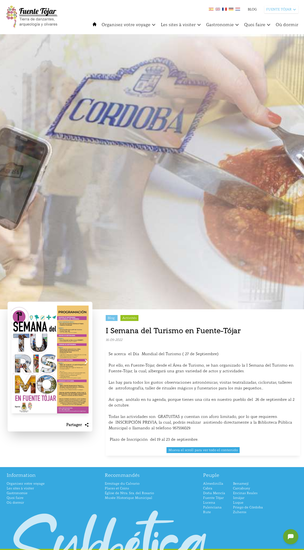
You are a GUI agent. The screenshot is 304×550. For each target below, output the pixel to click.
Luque (238, 503)
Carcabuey (241, 488)
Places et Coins (117, 488)
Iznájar (238, 498)
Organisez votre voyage (126, 24)
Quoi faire (254, 24)
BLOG (252, 9)
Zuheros (239, 512)
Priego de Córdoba (248, 507)
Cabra (207, 488)
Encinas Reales (245, 493)
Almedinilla (213, 484)
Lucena (209, 503)
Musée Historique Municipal (128, 498)
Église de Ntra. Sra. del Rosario (129, 493)
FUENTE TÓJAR (279, 9)
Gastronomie (220, 24)
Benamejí (241, 484)
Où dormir (287, 24)
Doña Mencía (214, 493)
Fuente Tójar (213, 498)
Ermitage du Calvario (122, 484)
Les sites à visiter (178, 24)
